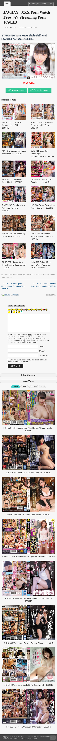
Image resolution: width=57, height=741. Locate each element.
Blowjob (39, 274)
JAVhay (26, 739)
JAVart (35, 739)
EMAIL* (42, 351)
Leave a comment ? (11, 295)
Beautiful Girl (31, 274)
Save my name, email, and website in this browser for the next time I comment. (27, 361)
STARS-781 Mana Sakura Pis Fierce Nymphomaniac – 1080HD (43, 286)
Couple (46, 274)
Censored (8, 274)
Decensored (17, 274)
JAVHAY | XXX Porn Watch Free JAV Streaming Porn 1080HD (26, 17)
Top (53, 738)
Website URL (44, 356)
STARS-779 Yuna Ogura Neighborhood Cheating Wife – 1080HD (13, 286)
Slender (9, 278)
